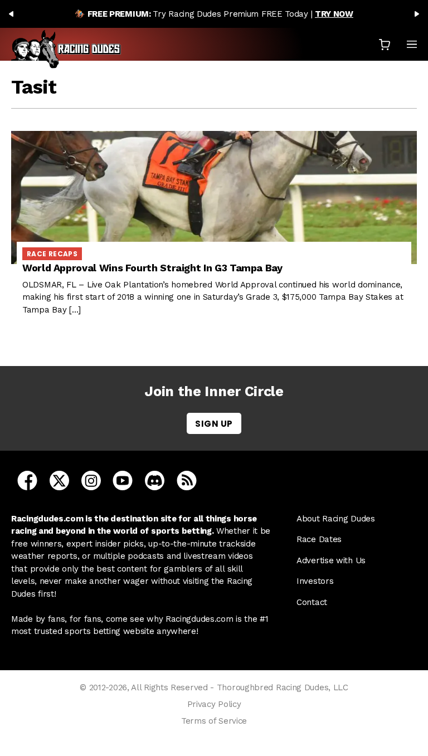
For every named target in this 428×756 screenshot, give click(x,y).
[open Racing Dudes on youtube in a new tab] (123, 480)
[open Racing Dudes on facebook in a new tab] (27, 480)
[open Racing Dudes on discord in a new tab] (154, 480)
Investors (314, 581)
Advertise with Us (331, 560)
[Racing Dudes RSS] (187, 480)
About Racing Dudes (335, 519)
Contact (311, 602)
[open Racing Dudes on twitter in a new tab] (59, 480)
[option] (214, 14)
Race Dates (319, 539)
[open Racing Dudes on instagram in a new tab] (91, 480)
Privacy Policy (214, 704)
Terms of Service (214, 721)
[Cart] (384, 44)
